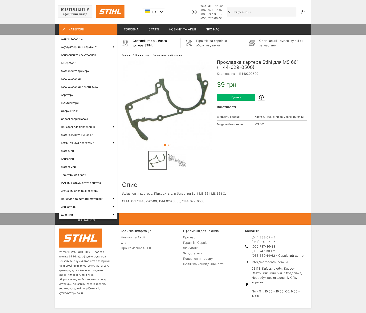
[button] (167, 105)
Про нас (189, 237)
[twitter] (86, 219)
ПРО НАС (213, 29)
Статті (126, 243)
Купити (236, 97)
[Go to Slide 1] (165, 145)
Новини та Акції (133, 237)
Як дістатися (192, 253)
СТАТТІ (153, 29)
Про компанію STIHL (136, 248)
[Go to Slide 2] (169, 145)
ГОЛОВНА (131, 29)
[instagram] (92, 219)
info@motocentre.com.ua (270, 262)
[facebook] (80, 219)
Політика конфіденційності (203, 264)
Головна (126, 55)
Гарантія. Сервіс (195, 243)
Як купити (190, 248)
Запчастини (142, 55)
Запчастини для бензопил (167, 55)
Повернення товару (198, 258)
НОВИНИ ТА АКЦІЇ (182, 29)
